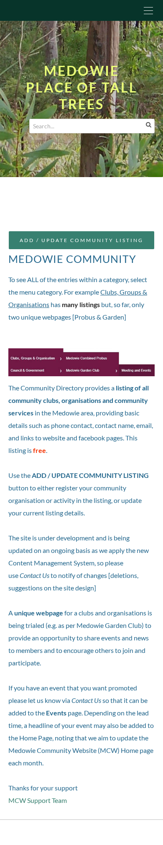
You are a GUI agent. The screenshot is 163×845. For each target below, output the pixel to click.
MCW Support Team (37, 800)
